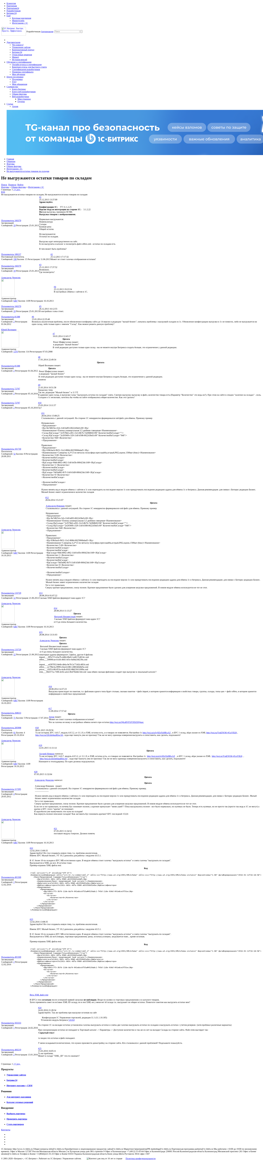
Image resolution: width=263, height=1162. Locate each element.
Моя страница (24, 99)
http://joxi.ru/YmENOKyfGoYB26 (221, 732)
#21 (55, 828)
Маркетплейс (18, 20)
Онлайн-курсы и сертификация (27, 64)
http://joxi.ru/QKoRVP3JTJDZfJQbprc (127, 722)
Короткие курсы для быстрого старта (29, 67)
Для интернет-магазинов (19, 1097)
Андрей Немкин (47, 754)
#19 (40, 745)
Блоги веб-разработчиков (24, 91)
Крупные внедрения (21, 18)
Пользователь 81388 (10, 317)
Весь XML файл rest (39, 995)
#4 (55, 287)
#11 (43, 413)
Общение (11, 161)
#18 (37, 728)
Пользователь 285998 (11, 728)
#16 (50, 686)
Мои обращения (19, 84)
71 (14, 718)
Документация (13, 42)
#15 (40, 632)
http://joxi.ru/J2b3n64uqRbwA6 (49, 735)
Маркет (15, 57)
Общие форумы (19, 94)
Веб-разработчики (20, 96)
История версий (19, 59)
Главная (10, 159)
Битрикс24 (12, 13)
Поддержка (17, 79)
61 (14, 732)
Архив (15, 106)
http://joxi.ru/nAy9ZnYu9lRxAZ (157, 732)
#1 (40, 197)
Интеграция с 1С (20, 23)
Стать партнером (15, 1124)
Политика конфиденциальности (141, 1158)
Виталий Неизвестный (65, 616)
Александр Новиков (55, 506)
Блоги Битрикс (19, 89)
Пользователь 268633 (11, 713)
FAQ (14, 82)
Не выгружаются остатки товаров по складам (28, 171)
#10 (39, 403)
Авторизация (47, 31)
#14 (55, 608)
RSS (3, 192)
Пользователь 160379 (11, 220)
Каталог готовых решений (20, 1102)
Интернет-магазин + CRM (19, 1085)
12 (14, 598)
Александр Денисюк (11, 277)
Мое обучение (18, 74)
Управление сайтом (21, 47)
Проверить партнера (17, 1119)
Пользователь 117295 (11, 789)
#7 (54, 334)
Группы (21, 101)
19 (14, 225)
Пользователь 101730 (11, 449)
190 (15, 259)
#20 (35, 772)
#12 (47, 497)
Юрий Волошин (8, 329)
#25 (39, 1048)
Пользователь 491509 (11, 877)
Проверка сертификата (22, 72)
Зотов (51, 717)
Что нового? (18, 45)
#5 (40, 306)
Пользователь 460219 (11, 1050)
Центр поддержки (15, 77)
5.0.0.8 (71, 1020)
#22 (31, 848)
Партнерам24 (13, 8)
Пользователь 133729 (11, 593)
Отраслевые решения (22, 55)
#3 (40, 265)
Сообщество (12, 87)
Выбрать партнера (16, 1113)
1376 (15, 351)
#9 (39, 385)
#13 (40, 593)
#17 (50, 708)
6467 (15, 301)
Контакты (5, 1130)
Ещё (9, 16)
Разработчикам (14, 11)
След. (17, 189)
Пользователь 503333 (11, 1023)
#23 (31, 919)
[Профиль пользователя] (8, 296)
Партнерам (12, 6)
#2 (52, 254)
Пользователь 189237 (11, 254)
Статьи (10, 104)
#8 (39, 357)
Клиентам (11, 3)
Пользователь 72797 (10, 389)
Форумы (11, 164)
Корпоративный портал (23, 50)
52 (14, 454)
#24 (39, 1008)
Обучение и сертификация (19, 62)
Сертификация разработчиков (26, 69)
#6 (33, 317)
